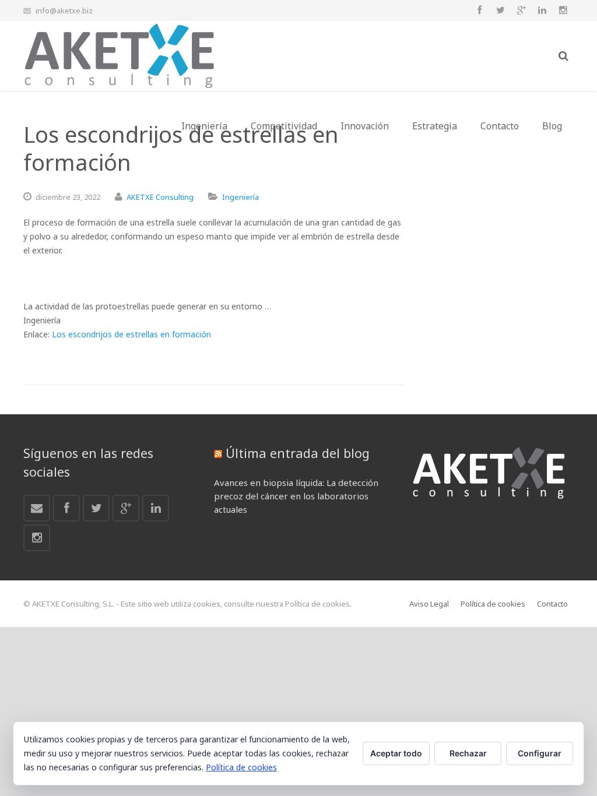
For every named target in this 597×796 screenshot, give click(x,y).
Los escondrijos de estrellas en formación (131, 334)
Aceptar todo (396, 753)
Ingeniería (240, 197)
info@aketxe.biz (64, 10)
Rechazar (468, 753)
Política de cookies (241, 767)
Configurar (539, 753)
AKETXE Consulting (160, 197)
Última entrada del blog (298, 453)
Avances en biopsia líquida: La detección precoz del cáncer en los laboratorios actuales (296, 496)
